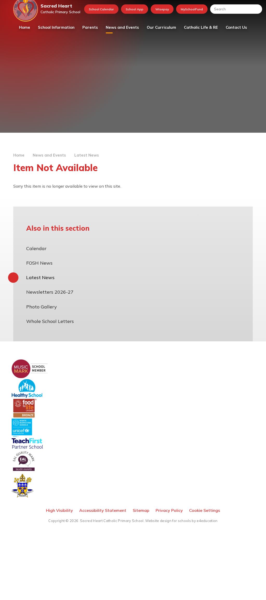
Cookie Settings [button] (204, 510)
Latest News (86, 155)
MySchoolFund (192, 9)
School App (134, 9)
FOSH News (39, 263)
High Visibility (59, 510)
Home (18, 155)
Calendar (36, 248)
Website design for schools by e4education (181, 521)
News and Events (49, 155)
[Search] (255, 9)
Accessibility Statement (102, 510)
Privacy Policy (169, 510)
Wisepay (162, 9)
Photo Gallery (41, 307)
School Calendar (101, 9)
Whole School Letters (50, 321)
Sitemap (141, 510)
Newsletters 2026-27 (50, 292)
